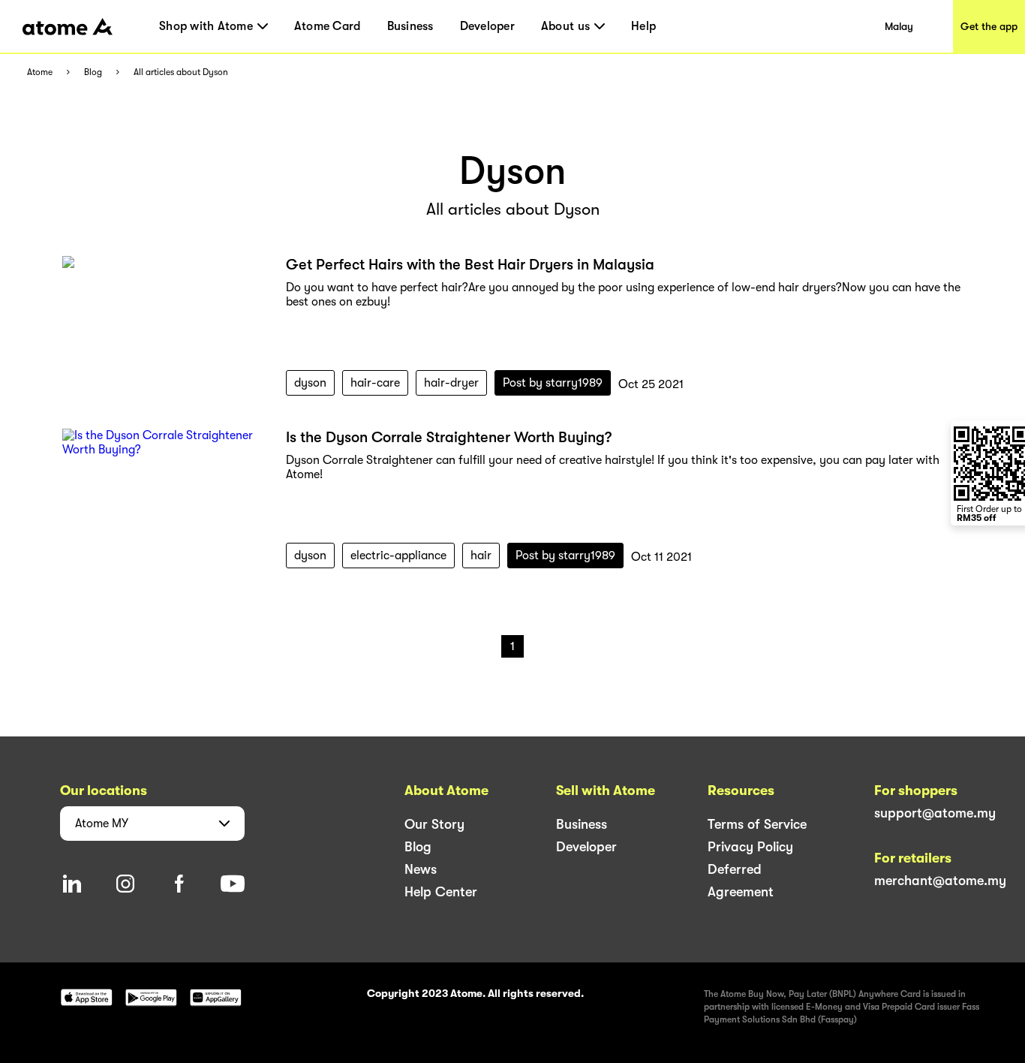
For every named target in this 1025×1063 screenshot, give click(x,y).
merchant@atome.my (940, 880)
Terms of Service (757, 824)
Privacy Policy (750, 846)
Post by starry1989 (553, 383)
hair (480, 555)
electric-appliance (398, 555)
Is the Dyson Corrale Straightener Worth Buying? (449, 437)
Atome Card (327, 26)
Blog (93, 72)
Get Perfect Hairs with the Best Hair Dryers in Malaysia (470, 264)
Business (410, 26)
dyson (310, 383)
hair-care (375, 383)
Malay (899, 26)
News (420, 869)
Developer (487, 26)
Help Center (440, 891)
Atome (40, 72)
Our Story (434, 824)
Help (643, 26)
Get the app (988, 26)
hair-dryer (451, 383)
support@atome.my (935, 813)
